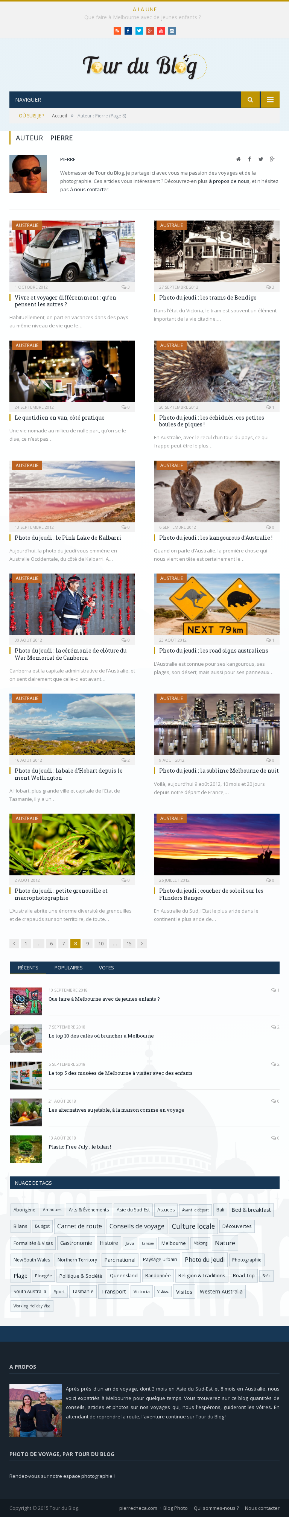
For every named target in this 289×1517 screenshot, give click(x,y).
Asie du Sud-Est (133, 1210)
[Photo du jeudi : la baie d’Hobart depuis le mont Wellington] (72, 727)
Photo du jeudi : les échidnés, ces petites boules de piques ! (211, 421)
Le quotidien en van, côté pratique (60, 417)
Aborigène (24, 1210)
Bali (220, 1210)
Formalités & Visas (33, 1243)
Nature (225, 1243)
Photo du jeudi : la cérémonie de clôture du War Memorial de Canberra (70, 654)
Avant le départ (195, 1210)
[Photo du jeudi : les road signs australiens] (217, 607)
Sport (59, 1291)
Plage (20, 1275)
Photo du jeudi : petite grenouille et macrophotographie (61, 894)
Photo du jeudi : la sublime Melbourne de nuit (219, 770)
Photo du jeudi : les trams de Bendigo (208, 297)
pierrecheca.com (138, 1508)
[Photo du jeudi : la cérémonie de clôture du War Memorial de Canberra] (72, 607)
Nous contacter (262, 1508)
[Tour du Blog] (144, 65)
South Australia (30, 1291)
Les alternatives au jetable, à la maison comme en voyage (116, 1109)
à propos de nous (229, 181)
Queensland (124, 1275)
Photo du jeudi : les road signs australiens (213, 650)
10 (100, 943)
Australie (27, 225)
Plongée (43, 1275)
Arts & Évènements (89, 1210)
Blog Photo (175, 1508)
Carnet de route (79, 1226)
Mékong (200, 1243)
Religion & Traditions (201, 1275)
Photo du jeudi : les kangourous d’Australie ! (215, 537)
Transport (113, 1291)
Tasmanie (83, 1291)
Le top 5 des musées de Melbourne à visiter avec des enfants (121, 1073)
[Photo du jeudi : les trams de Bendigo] (217, 254)
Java (130, 1243)
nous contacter (91, 189)
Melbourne (173, 1243)
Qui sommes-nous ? (216, 1508)
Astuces (166, 1210)
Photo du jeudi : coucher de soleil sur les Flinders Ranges (211, 894)
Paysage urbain (160, 1259)
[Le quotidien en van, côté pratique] (72, 374)
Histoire (109, 1242)
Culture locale (193, 1226)
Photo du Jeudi (205, 1259)
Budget (42, 1226)
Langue (148, 1243)
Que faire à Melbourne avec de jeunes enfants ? (104, 998)
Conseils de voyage (137, 1226)
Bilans (20, 1226)
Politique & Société (80, 1275)
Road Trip (244, 1275)
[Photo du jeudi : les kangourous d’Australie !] (217, 494)
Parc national (120, 1259)
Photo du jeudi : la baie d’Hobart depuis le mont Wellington (69, 774)
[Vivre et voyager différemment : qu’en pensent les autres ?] (72, 254)
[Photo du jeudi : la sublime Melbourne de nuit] (217, 727)
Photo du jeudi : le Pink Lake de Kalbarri (68, 537)
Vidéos (163, 1291)
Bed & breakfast (251, 1209)
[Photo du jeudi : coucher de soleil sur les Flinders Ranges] (217, 847)
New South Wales (32, 1260)
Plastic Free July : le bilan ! (80, 1146)
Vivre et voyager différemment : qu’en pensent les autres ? (65, 301)
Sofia (266, 1275)
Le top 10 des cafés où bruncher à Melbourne (142, 17)
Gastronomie (76, 1242)
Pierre (68, 159)
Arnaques (52, 1209)
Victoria (142, 1291)
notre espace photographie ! (82, 1476)
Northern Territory (77, 1260)
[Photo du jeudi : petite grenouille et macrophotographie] (72, 847)
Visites (184, 1291)
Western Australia (221, 1291)
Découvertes (237, 1226)
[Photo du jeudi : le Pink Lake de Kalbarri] (72, 494)
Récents (28, 967)
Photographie (247, 1260)
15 (129, 943)
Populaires (69, 967)
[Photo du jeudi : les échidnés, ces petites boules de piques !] (217, 374)
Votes (106, 967)
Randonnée (158, 1275)
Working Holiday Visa (32, 1306)
